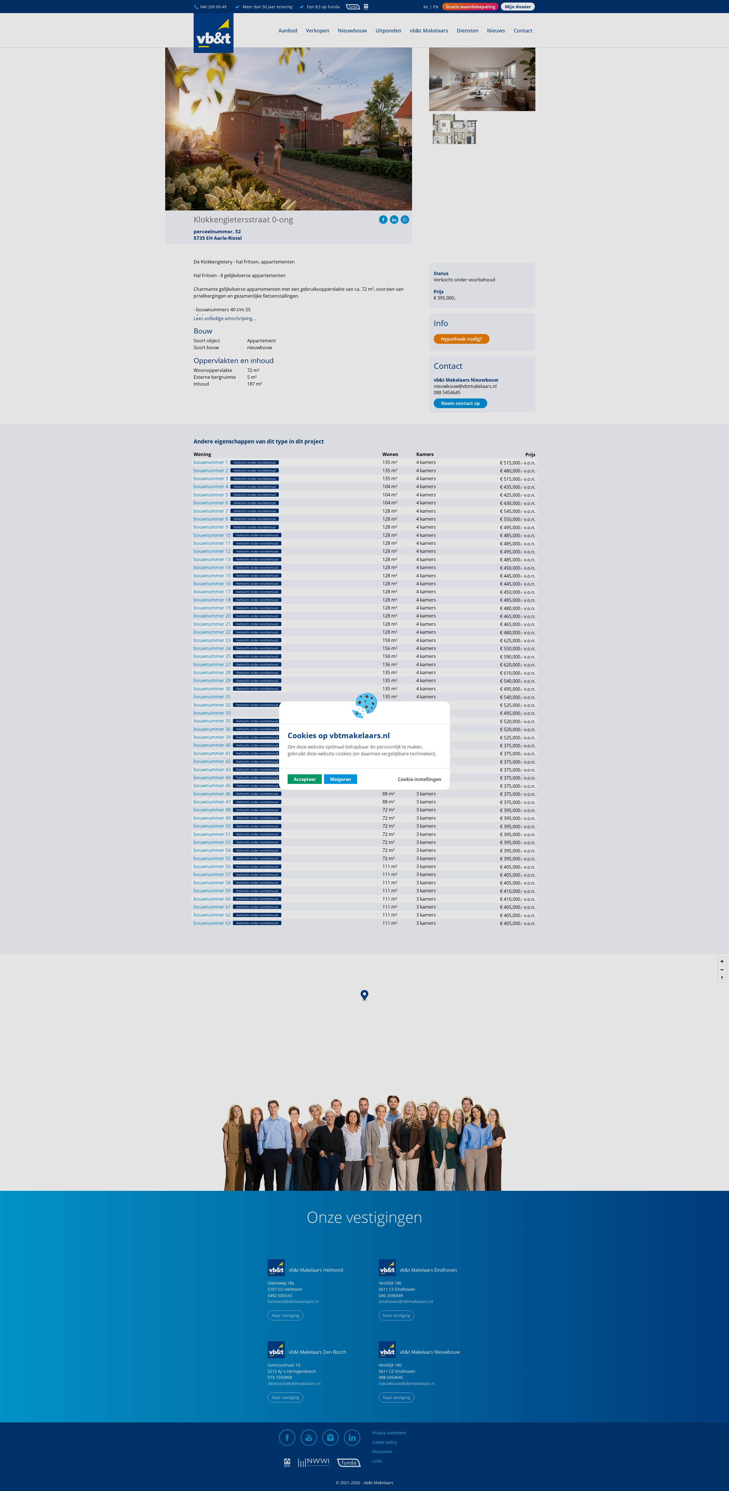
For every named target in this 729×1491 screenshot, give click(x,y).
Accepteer (305, 779)
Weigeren (340, 779)
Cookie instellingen (419, 779)
